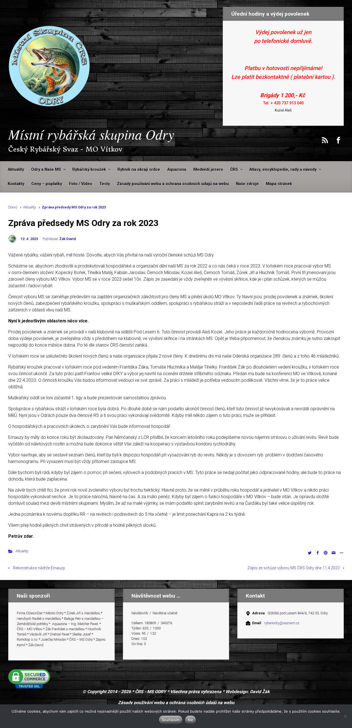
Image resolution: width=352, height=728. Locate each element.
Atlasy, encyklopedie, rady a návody (283, 169)
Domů (12, 207)
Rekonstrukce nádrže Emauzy (39, 568)
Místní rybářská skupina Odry (91, 134)
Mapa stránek (279, 184)
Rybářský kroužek (89, 169)
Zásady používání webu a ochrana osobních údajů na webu (173, 184)
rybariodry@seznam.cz (281, 623)
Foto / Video (80, 184)
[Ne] (345, 716)
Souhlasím (171, 720)
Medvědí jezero (208, 169)
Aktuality (16, 169)
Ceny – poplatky (46, 184)
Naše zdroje (247, 184)
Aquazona (176, 169)
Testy (104, 184)
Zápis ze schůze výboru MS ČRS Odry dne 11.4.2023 (294, 568)
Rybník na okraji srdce (138, 169)
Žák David (67, 239)
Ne (190, 720)
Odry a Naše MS (46, 169)
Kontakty (16, 184)
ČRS (234, 169)
